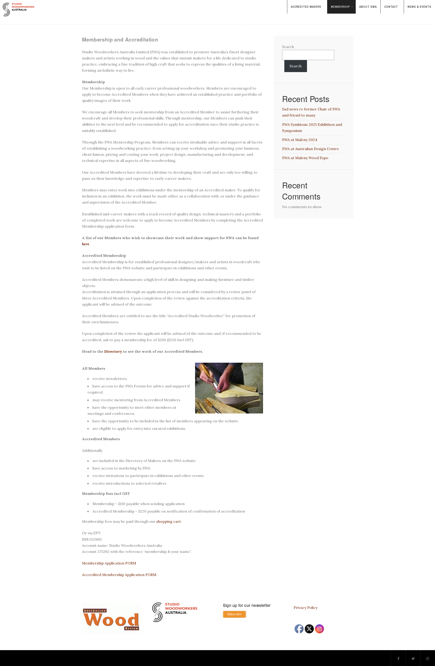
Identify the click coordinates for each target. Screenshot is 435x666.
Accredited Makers (306, 7)
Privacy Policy (305, 607)
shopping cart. (169, 521)
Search (288, 46)
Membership (340, 7)
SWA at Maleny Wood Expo (305, 158)
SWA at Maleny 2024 (299, 139)
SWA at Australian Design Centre (310, 148)
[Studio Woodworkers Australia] (18, 9)
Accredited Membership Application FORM (119, 574)
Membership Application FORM (109, 563)
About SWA (368, 7)
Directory (113, 351)
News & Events (419, 7)
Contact (391, 7)
